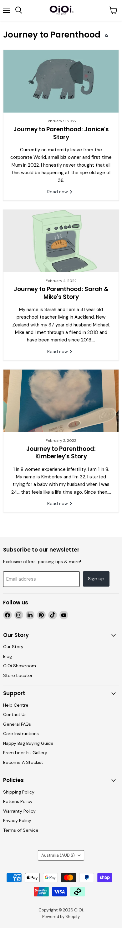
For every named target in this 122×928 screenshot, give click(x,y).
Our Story (13, 646)
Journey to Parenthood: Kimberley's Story (61, 453)
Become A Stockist (23, 762)
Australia (58, 855)
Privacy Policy (17, 820)
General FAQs (17, 724)
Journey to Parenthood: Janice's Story (61, 133)
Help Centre (15, 705)
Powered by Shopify (61, 916)
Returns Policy (18, 801)
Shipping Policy (18, 792)
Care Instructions (21, 733)
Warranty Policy (19, 811)
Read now (58, 191)
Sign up (96, 578)
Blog (7, 656)
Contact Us (15, 714)
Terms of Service (20, 830)
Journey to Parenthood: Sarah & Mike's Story (61, 293)
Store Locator (18, 675)
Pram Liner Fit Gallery (25, 752)
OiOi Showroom (19, 665)
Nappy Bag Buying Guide (28, 743)
